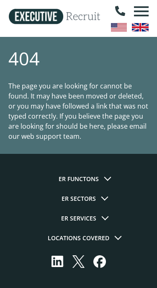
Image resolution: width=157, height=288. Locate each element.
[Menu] (140, 11)
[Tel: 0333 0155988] (120, 11)
